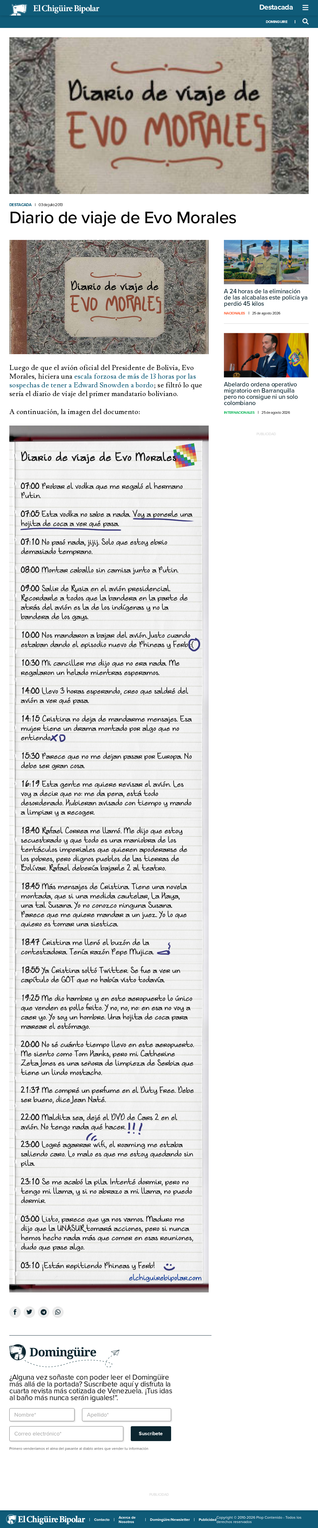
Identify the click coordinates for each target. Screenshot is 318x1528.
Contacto (102, 1519)
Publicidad (207, 1519)
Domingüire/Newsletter (170, 1519)
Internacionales (239, 412)
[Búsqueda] (305, 21)
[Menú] (305, 7)
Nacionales (234, 313)
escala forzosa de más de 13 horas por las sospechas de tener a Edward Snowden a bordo (102, 381)
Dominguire (276, 22)
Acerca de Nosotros (127, 1519)
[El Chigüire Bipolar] (54, 10)
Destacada (276, 7)
